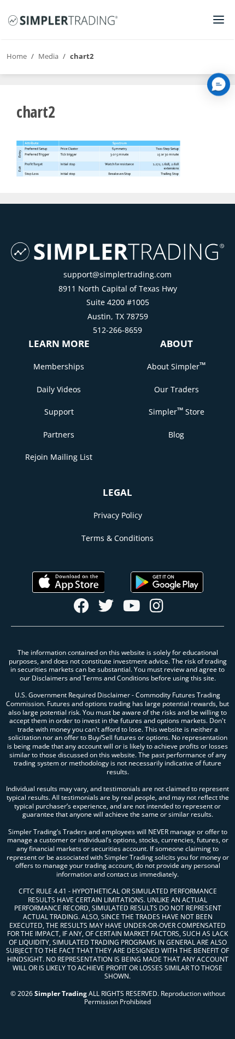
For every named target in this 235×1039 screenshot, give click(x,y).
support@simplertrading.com (117, 274)
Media (48, 56)
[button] (218, 84)
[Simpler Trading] (63, 19)
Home (17, 56)
